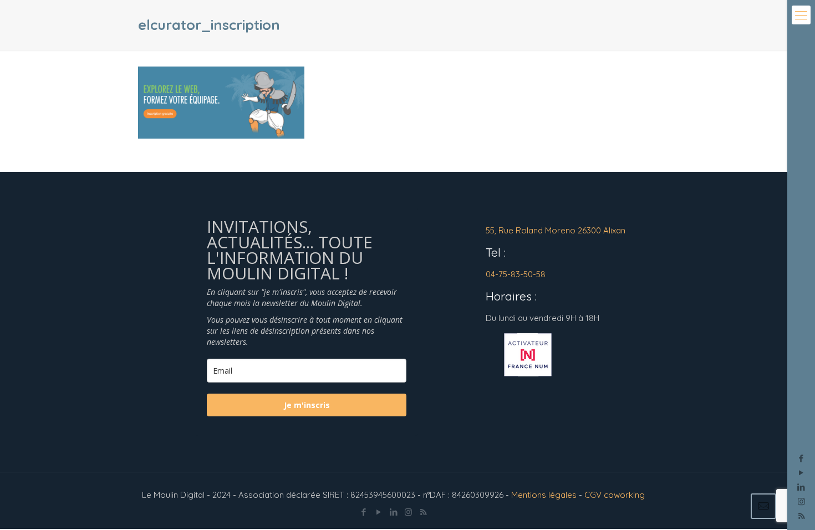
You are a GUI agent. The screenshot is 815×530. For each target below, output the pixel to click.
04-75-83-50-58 (516, 274)
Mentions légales (544, 495)
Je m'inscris (307, 405)
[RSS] (423, 512)
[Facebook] (801, 458)
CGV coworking (614, 495)
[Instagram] (801, 501)
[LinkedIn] (801, 487)
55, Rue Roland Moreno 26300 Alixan (555, 230)
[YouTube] (801, 472)
